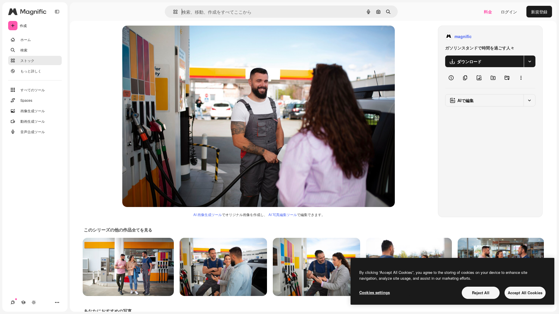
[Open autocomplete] (173, 12)
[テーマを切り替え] (33, 302)
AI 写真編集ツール (282, 214)
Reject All (480, 292)
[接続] (12, 302)
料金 (488, 12)
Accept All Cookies (525, 292)
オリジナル (162, 36)
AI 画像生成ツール (207, 214)
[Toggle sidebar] (57, 11)
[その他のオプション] (521, 77)
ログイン (509, 12)
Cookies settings (374, 292)
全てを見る (142, 230)
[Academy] (23, 302)
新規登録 (539, 12)
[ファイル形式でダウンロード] (529, 61)
